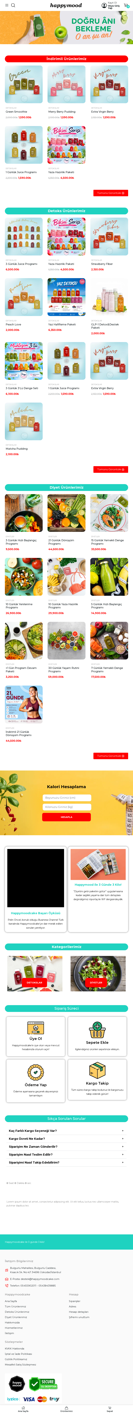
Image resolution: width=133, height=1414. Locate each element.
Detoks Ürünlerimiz (17, 1311)
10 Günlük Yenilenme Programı (19, 606)
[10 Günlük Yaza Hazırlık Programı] (66, 577)
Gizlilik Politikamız (16, 1359)
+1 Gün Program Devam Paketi (21, 669)
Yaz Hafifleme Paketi (62, 324)
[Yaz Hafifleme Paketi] (66, 297)
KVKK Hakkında (14, 1348)
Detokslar (11, 108)
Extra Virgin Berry (102, 111)
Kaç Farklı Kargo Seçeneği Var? (33, 1131)
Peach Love (13, 324)
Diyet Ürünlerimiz (16, 1317)
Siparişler (74, 1301)
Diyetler (10, 536)
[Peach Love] (24, 297)
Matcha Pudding (17, 448)
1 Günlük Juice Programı (21, 172)
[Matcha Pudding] (24, 421)
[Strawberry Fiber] (109, 236)
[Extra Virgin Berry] (109, 84)
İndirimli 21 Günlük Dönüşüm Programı (18, 733)
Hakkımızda (12, 1322)
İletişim (9, 1333)
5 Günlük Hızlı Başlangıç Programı (106, 606)
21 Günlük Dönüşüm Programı (61, 542)
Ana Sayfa (11, 1301)
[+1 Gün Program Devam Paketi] (24, 641)
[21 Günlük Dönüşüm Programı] (66, 513)
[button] (66, 1131)
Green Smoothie (16, 111)
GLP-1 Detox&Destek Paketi (105, 326)
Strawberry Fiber (102, 264)
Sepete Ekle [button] (39, 77)
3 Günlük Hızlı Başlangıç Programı (21, 542)
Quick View (39, 69)
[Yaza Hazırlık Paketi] (66, 145)
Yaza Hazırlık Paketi (61, 172)
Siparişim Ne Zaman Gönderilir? (33, 1146)
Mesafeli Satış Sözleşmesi (20, 1364)
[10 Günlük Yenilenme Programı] (24, 577)
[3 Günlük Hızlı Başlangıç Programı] (24, 513)
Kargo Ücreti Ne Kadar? (27, 1139)
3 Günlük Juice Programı (21, 264)
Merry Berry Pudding (61, 111)
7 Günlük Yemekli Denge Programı (107, 669)
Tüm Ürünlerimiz (15, 1306)
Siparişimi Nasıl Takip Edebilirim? (34, 1162)
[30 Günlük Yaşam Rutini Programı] (66, 641)
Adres (72, 1306)
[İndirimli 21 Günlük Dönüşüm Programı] (24, 704)
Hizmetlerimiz (14, 1327)
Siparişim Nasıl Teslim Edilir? (31, 1154)
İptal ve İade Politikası (18, 1353)
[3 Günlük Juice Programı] (24, 236)
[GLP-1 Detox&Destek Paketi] (109, 297)
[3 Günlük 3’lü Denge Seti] (24, 361)
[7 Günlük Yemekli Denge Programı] (109, 641)
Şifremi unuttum (79, 1317)
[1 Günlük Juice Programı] (24, 145)
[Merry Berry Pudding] (66, 84)
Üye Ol (36, 1039)
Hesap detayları (78, 1311)
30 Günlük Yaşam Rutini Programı (63, 669)
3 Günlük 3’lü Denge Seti (22, 388)
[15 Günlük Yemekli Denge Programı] (109, 513)
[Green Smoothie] (24, 84)
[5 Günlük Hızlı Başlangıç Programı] (109, 577)
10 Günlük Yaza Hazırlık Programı (63, 606)
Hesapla (66, 817)
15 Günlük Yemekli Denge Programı (107, 542)
